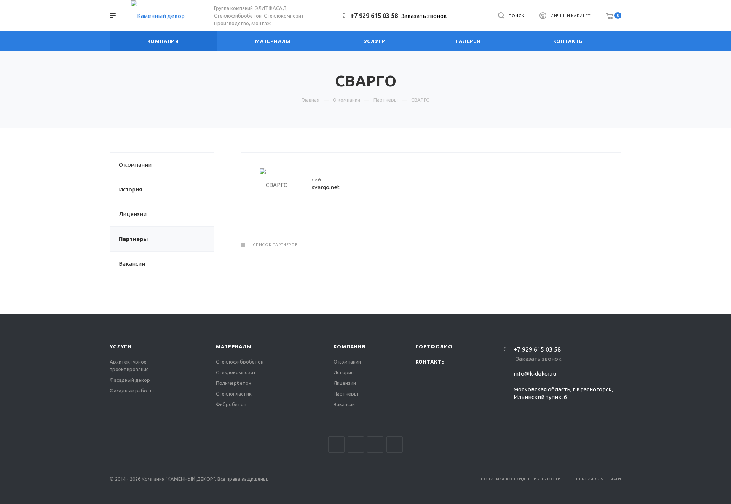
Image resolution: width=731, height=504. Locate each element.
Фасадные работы (132, 390)
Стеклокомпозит (236, 372)
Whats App (394, 444)
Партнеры (133, 239)
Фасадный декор (130, 380)
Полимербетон (233, 383)
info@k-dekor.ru (535, 373)
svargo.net (326, 187)
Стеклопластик (234, 393)
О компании (135, 164)
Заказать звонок (424, 16)
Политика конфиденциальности (521, 479)
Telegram (356, 444)
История (130, 189)
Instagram (336, 444)
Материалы (233, 346)
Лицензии (133, 214)
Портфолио (434, 346)
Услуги (121, 346)
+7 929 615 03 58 (374, 15)
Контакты (430, 361)
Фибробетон (231, 404)
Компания (349, 346)
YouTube (375, 444)
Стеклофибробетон (239, 361)
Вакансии (132, 263)
